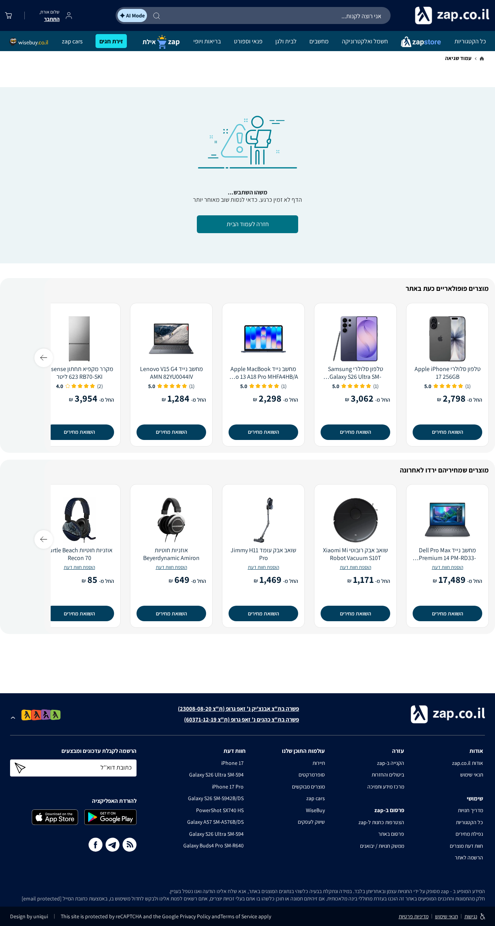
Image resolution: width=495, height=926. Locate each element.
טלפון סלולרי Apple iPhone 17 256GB (448, 373)
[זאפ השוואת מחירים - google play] (110, 817)
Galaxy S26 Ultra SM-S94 (216, 774)
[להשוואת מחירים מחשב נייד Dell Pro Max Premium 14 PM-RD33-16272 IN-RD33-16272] (447, 520)
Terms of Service (238, 916)
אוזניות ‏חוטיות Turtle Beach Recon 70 (79, 554)
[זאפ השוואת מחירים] (482, 58)
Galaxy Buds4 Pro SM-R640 (213, 845)
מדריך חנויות (470, 810)
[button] (13, 716)
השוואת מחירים (447, 431)
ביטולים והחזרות (388, 774)
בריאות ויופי (207, 41)
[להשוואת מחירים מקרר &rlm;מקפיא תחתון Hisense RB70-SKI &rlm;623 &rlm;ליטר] (79, 339)
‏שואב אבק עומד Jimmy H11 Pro (263, 554)
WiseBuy (315, 810)
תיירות (318, 762)
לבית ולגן (286, 41)
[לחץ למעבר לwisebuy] (29, 42)
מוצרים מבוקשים (308, 786)
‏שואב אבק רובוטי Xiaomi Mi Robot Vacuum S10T (355, 554)
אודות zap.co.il (467, 762)
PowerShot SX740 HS (220, 810)
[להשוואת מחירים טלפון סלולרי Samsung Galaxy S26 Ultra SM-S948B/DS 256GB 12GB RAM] (355, 339)
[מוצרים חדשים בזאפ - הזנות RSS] (130, 845)
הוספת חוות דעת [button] (447, 567)
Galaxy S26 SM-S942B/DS (216, 798)
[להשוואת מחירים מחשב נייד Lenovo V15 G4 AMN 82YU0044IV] (171, 339)
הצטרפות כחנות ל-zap (381, 822)
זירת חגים (111, 41)
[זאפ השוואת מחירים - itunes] (55, 817)
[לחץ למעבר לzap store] (421, 41)
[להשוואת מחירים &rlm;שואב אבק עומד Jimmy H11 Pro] (263, 520)
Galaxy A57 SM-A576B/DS (215, 821)
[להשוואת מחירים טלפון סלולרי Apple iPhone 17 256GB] (447, 339)
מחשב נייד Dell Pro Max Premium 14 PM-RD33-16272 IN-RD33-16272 (447, 554)
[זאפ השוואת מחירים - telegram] (112, 845)
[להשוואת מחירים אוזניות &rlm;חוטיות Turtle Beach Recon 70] (79, 520)
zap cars (72, 41)
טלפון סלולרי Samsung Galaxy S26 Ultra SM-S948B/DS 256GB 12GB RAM (355, 373)
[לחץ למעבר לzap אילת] (160, 41)
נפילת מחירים (469, 833)
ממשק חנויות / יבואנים (382, 845)
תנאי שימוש (471, 774)
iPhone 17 (232, 762)
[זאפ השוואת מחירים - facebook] (95, 845)
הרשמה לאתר (469, 857)
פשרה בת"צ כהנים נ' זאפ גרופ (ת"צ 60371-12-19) (241, 719)
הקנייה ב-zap (390, 762)
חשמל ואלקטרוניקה (365, 41)
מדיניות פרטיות (413, 916)
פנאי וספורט (248, 41)
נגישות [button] (470, 916)
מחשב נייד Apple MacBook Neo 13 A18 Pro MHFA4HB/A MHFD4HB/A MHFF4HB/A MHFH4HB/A (263, 373)
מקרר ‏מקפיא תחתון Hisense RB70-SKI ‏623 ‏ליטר (79, 373)
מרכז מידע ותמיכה (385, 786)
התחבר (52, 18)
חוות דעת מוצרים (466, 845)
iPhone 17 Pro (228, 786)
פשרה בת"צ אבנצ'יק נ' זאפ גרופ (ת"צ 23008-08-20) (238, 708)
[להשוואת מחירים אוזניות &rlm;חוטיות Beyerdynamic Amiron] (171, 520)
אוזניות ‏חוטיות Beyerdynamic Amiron (171, 554)
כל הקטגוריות (470, 41)
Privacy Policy (196, 916)
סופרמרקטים (312, 774)
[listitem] (55, 714)
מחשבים (319, 41)
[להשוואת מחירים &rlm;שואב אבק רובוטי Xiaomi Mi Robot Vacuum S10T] (355, 520)
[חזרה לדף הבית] (441, 15)
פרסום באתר (391, 833)
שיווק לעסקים (311, 821)
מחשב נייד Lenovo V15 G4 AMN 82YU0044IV (171, 373)
